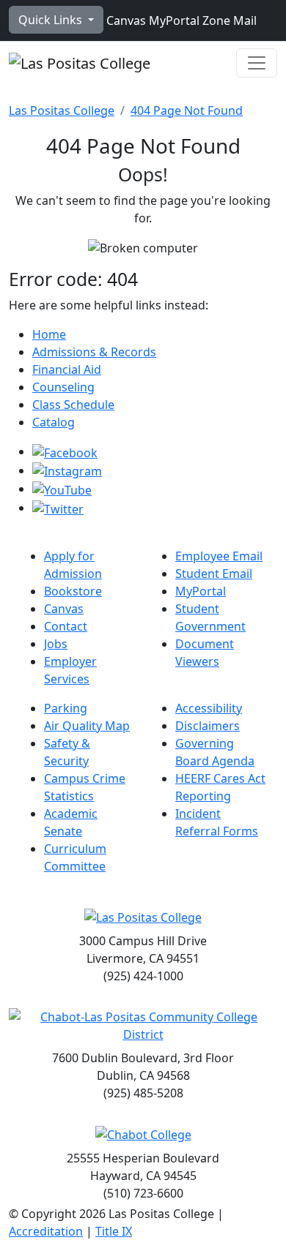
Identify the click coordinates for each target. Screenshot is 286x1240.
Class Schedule (73, 405)
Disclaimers (207, 726)
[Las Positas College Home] (79, 63)
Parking (65, 708)
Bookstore (73, 591)
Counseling (63, 387)
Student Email (213, 573)
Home (49, 334)
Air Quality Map (87, 726)
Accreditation (46, 1231)
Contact (65, 626)
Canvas (124, 20)
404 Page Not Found (187, 110)
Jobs (55, 644)
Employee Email (219, 556)
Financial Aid (66, 369)
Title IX (113, 1231)
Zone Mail (228, 20)
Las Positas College (61, 110)
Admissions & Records (94, 352)
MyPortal (172, 20)
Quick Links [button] (51, 20)
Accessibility (208, 708)
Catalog (53, 422)
